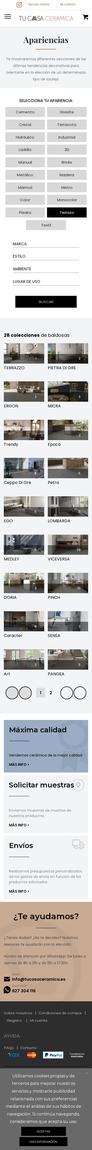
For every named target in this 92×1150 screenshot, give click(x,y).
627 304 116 (24, 991)
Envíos (21, 845)
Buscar (46, 302)
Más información (43, 1142)
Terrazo (67, 212)
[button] (7, 16)
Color (25, 200)
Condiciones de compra (60, 1013)
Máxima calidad (38, 729)
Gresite (67, 112)
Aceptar (43, 1131)
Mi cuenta (38, 1020)
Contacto (28, 1047)
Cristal (25, 124)
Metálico (25, 175)
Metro (67, 187)
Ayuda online (38, 4)
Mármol (25, 187)
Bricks (67, 162)
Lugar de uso (26, 281)
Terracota (66, 124)
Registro (14, 1020)
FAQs (9, 1047)
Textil (46, 225)
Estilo (19, 256)
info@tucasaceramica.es (38, 979)
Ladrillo (25, 149)
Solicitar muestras (41, 784)
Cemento (25, 112)
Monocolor (67, 200)
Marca (20, 244)
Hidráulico (25, 137)
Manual (25, 162)
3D (66, 149)
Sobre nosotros (18, 1013)
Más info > (19, 764)
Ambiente (22, 269)
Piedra (25, 212)
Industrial (66, 137)
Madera (67, 175)
